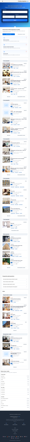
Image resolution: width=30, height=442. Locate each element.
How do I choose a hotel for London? (8, 281)
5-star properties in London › (21, 96)
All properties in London (21, 34)
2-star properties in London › (21, 215)
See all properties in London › (21, 267)
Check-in (4, 14)
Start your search (8, 34)
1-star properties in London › (15, 230)
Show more (8, 96)
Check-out (17, 14)
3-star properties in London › (21, 174)
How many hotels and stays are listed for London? (10, 279)
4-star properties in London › (21, 135)
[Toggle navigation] (2, 1)
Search (15, 20)
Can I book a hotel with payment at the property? (10, 286)
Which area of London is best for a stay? (9, 284)
